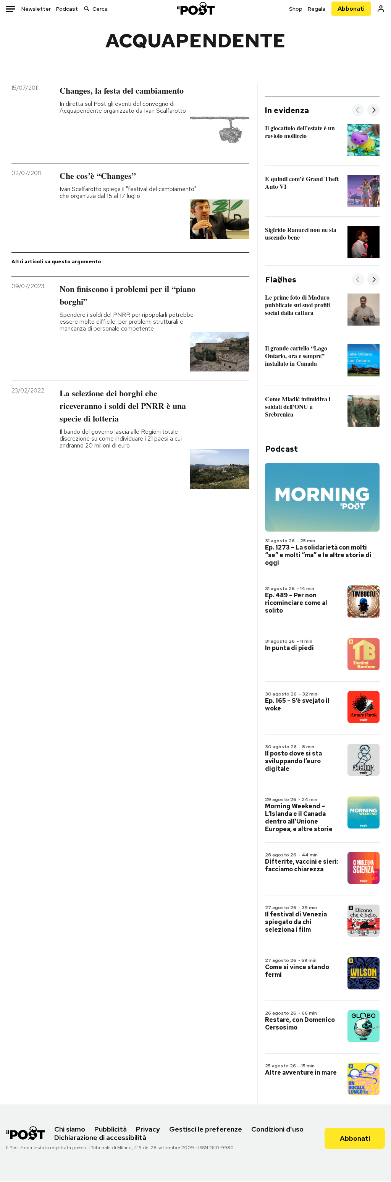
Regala (316, 8)
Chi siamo (69, 1129)
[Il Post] (195, 8)
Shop (295, 8)
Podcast (67, 8)
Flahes (280, 280)
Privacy (148, 1129)
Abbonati (351, 9)
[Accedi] (381, 9)
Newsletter (36, 8)
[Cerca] (86, 8)
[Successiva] (373, 110)
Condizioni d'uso (277, 1129)
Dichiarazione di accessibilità (100, 1137)
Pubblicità (110, 1129)
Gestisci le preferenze (205, 1129)
